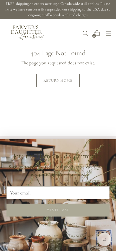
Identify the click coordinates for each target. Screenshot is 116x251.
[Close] (109, 145)
